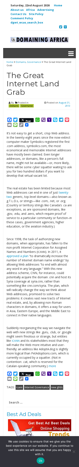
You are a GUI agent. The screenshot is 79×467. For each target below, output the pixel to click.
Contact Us (18, 14)
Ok (41, 460)
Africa (30, 10)
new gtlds (57, 387)
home (10, 61)
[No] (74, 451)
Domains (21, 61)
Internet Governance (37, 387)
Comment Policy (22, 18)
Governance (34, 61)
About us (17, 10)
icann (19, 387)
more (52, 366)
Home (58, 5)
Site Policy (36, 14)
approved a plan (17, 256)
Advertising (45, 10)
